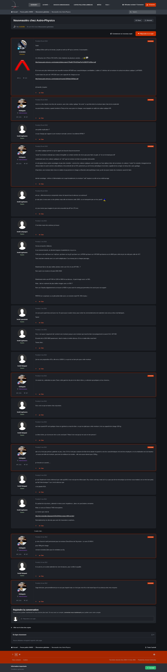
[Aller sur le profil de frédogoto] (22, 103)
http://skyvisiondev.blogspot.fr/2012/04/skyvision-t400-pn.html (54, 516)
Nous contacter (16, 660)
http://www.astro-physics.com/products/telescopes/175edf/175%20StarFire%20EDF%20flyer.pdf (65, 62)
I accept (151, 668)
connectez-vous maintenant (72, 612)
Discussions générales (46, 27)
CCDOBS (22, 52)
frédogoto (22, 110)
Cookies (25, 660)
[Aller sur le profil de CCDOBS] (14, 27)
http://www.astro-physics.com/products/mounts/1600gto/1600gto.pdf (56, 79)
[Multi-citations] (36, 92)
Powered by (147, 660)
